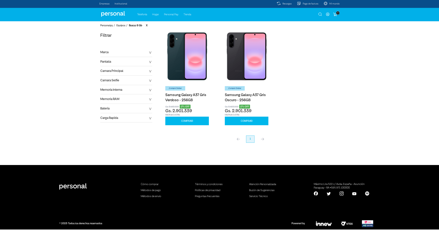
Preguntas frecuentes (207, 196)
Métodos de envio (151, 196)
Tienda (187, 14)
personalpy (106, 26)
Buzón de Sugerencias (262, 190)
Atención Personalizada (262, 184)
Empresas (104, 4)
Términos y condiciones (209, 184)
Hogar (155, 14)
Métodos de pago (151, 190)
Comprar (187, 120)
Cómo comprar (150, 184)
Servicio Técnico (258, 196)
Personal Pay (171, 14)
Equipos (120, 26)
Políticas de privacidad (207, 190)
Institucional (121, 4)
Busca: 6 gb (135, 26)
